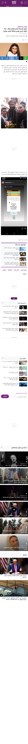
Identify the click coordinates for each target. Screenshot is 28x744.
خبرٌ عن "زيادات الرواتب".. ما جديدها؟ (10, 367)
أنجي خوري (16, 66)
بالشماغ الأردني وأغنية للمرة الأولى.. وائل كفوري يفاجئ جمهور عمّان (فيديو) (10, 312)
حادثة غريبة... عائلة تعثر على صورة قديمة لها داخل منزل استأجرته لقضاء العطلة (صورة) (11, 254)
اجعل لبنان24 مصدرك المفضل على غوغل (15, 36)
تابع (14, 298)
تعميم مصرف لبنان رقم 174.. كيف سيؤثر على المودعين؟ (11, 378)
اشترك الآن (7, 5)
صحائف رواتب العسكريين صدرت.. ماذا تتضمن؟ (10, 362)
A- (25, 40)
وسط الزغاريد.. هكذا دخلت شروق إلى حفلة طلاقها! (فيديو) (10, 318)
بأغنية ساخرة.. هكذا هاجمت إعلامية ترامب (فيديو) (10, 323)
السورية (21, 66)
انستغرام (20, 68)
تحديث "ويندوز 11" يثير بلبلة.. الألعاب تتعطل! (11, 248)
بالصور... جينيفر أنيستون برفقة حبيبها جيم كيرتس (11, 258)
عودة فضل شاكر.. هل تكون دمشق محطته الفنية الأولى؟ (15, 548)
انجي (23, 172)
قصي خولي (17, 72)
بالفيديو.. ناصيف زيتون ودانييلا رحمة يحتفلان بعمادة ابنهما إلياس (10, 329)
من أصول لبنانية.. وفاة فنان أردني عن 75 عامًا (10, 306)
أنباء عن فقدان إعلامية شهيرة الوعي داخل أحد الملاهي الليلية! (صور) (10, 384)
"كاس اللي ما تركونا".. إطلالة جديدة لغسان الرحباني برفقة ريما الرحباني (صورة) (11, 264)
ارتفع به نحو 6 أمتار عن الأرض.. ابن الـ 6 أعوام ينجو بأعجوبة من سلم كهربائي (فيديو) (14, 598)
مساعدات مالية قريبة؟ (13, 372)
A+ (23, 40)
